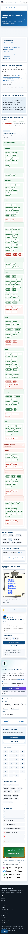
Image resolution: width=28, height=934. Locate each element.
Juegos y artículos (5, 920)
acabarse (8, 413)
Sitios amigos (4, 922)
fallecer (8, 513)
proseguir (14, 160)
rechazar (8, 337)
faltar (7, 284)
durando (11, 535)
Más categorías (8, 802)
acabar (7, 219)
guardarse (8, 302)
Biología (6, 788)
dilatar (12, 428)
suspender (8, 481)
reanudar (8, 366)
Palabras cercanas (8, 49)
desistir (15, 341)
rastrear (8, 359)
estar (7, 281)
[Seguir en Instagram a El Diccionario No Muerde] (14, 852)
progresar (15, 309)
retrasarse (15, 297)
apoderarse (9, 299)
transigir (8, 326)
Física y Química (8, 791)
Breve (16, 638)
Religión (16, 798)
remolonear (9, 431)
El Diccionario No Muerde (7, 909)
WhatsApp (3, 905)
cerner (7, 185)
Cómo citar (7, 51)
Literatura (17, 791)
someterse (8, 344)
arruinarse (8, 454)
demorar (19, 426)
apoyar (14, 366)
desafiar (14, 326)
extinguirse (9, 457)
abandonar (8, 254)
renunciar (8, 486)
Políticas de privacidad (9, 930)
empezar (15, 464)
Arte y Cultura (14, 785)
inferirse (8, 377)
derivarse (8, 374)
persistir (8, 160)
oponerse (16, 384)
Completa (7, 638)
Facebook (3, 898)
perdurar (17, 77)
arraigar (14, 289)
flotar (7, 187)
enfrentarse (17, 329)
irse (20, 254)
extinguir (14, 506)
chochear (14, 459)
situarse (13, 281)
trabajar (8, 493)
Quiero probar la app (14, 688)
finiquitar (14, 508)
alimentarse (9, 396)
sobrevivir (14, 192)
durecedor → (22, 721)
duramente (18, 535)
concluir (13, 476)
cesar (22, 87)
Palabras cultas (8, 798)
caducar (18, 87)
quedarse (8, 245)
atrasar (13, 426)
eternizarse (5, 77)
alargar (8, 426)
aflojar (14, 484)
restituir (14, 312)
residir (14, 245)
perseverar (15, 157)
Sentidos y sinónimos (9, 42)
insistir (8, 155)
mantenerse (12, 77)
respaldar (8, 369)
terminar (5, 89)
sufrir (14, 324)
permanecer (6, 78)
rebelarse (8, 341)
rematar (14, 511)
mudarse (19, 306)
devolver (8, 312)
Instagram (3, 900)
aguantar (8, 321)
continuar (17, 75)
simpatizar (8, 372)
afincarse (8, 229)
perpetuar (8, 157)
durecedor (16, 539)
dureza (19, 542)
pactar (19, 279)
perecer (8, 416)
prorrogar (8, 364)
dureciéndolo (6, 542)
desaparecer (16, 413)
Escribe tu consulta (7, 622)
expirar (15, 454)
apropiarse (16, 299)
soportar (15, 321)
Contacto (3, 915)
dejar (14, 381)
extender (8, 163)
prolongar (15, 163)
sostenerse (14, 247)
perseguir (14, 356)
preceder (8, 386)
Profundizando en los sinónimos (12, 47)
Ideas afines (7, 45)
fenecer (14, 513)
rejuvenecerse (17, 466)
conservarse (16, 229)
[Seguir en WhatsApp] (12, 874)
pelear (13, 332)
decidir (14, 279)
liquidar (8, 511)
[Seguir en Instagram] (12, 868)
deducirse (15, 372)
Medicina (15, 795)
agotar (13, 503)
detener (19, 476)
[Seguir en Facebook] (12, 871)
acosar (20, 353)
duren (13, 542)
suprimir (20, 511)
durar (22, 7)
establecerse (9, 234)
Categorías (3, 917)
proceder (14, 377)
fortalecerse (9, 466)
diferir (7, 428)
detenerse (8, 297)
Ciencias (12, 788)
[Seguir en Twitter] (12, 878)
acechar (8, 353)
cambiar (15, 254)
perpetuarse (12, 78)
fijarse (16, 234)
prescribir (16, 457)
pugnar (18, 332)
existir (17, 185)
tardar (12, 80)
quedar (17, 78)
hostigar (8, 356)
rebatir (15, 334)
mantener (14, 155)
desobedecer (9, 329)
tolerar (19, 324)
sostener (8, 324)
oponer (8, 332)
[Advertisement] (14, 30)
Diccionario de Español (7, 7)
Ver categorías (14, 741)
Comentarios (7, 58)
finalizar (8, 479)
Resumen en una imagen (10, 54)
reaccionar (8, 334)
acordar (8, 276)
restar (12, 284)
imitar (19, 366)
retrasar (16, 431)
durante (5, 535)
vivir (14, 250)
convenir (8, 279)
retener (15, 302)
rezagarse (8, 433)
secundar (15, 369)
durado (4, 539)
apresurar (15, 438)
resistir (21, 78)
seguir (4, 80)
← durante (5, 721)
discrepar (8, 306)
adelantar (8, 309)
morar (15, 237)
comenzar (8, 464)
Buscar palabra (14, 737)
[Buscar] (21, 2)
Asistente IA (7, 56)
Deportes (19, 788)
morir (12, 219)
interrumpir (9, 384)
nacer (7, 523)
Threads (3, 907)
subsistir (8, 80)
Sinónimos (16, 7)
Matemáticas (7, 795)
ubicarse (19, 281)
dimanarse (15, 374)
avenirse (14, 276)
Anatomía (6, 785)
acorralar (14, 353)
